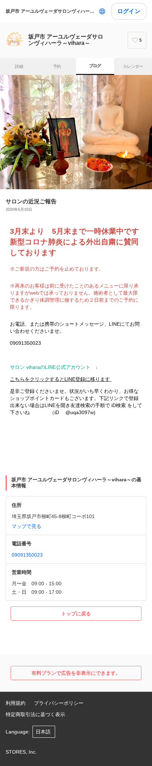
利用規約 (15, 703)
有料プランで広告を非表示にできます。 (76, 673)
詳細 (19, 66)
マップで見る (26, 526)
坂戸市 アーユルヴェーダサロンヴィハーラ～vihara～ (51, 11)
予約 (57, 66)
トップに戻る (76, 613)
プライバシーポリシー (58, 703)
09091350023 (27, 555)
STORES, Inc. (21, 752)
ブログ (95, 65)
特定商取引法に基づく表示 (35, 714)
